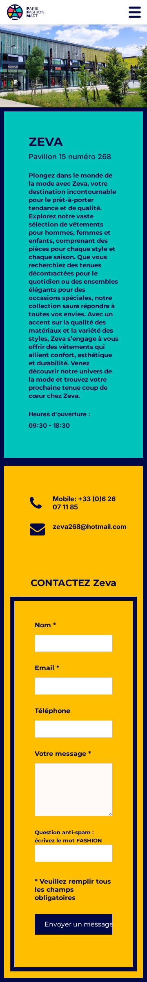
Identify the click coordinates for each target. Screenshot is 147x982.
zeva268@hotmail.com (90, 527)
